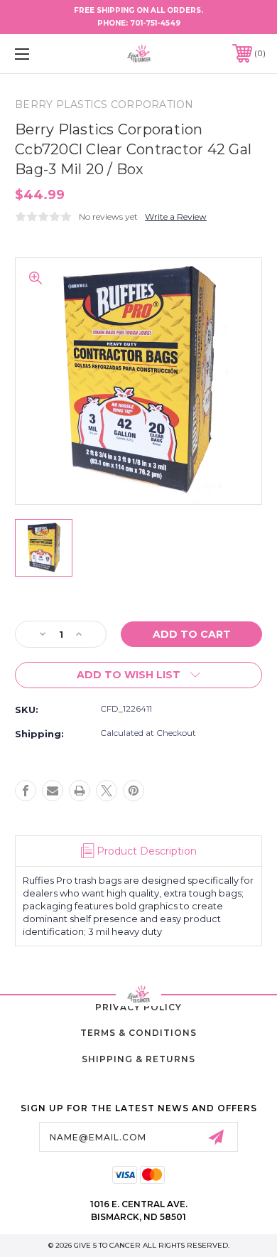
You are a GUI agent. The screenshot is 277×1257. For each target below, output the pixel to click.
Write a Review (176, 216)
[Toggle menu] (40, 53)
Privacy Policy (138, 1007)
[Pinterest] (133, 790)
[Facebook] (25, 790)
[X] (106, 790)
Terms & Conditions (138, 1032)
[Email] (52, 790)
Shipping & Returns (138, 1059)
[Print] (79, 790)
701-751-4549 (155, 23)
